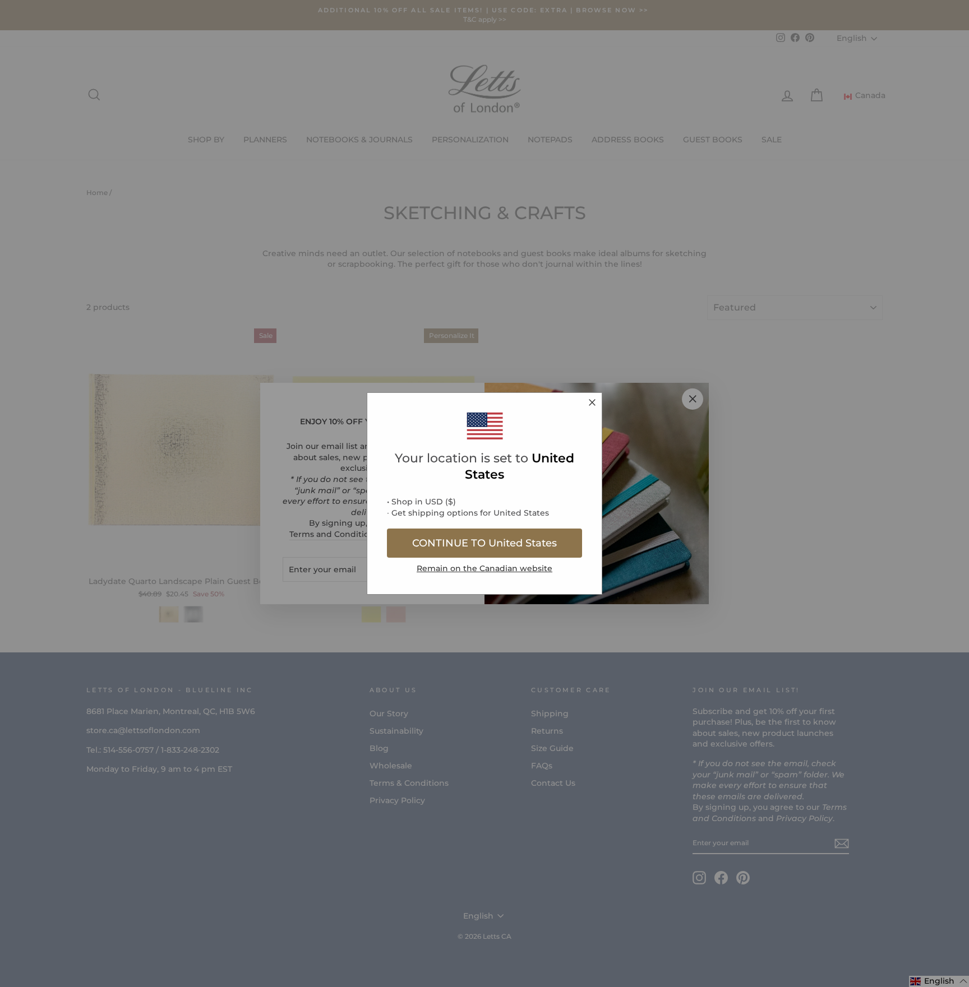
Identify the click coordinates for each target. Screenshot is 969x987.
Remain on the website (484, 568)
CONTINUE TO (484, 543)
